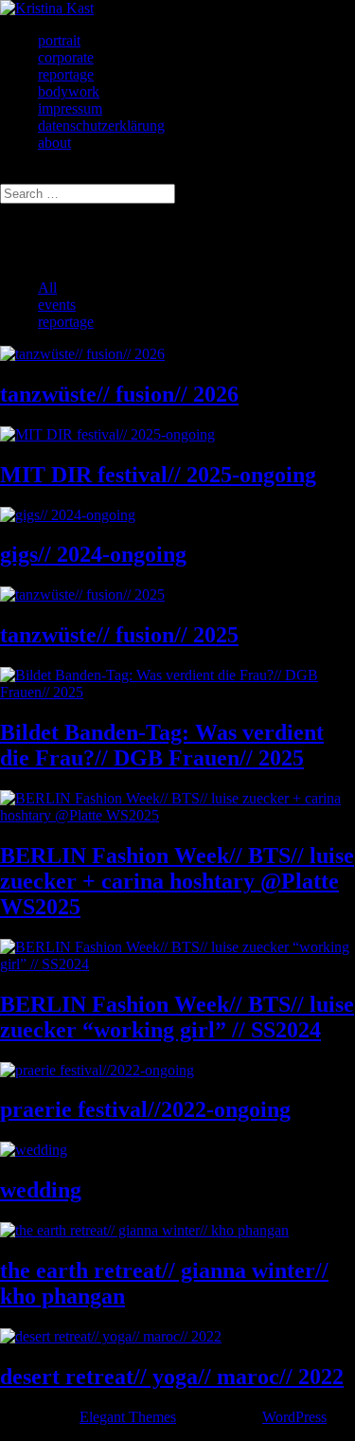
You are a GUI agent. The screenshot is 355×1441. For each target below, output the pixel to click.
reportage (66, 74)
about (54, 143)
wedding (40, 1190)
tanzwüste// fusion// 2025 (119, 634)
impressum (70, 108)
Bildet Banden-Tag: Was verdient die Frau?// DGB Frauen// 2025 (162, 745)
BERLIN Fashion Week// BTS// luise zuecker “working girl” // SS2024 (177, 1017)
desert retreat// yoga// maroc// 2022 (172, 1376)
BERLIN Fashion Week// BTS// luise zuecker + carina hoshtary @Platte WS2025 (177, 881)
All (47, 287)
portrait (59, 40)
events (57, 305)
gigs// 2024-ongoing (93, 554)
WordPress (294, 1417)
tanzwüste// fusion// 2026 (119, 394)
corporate (66, 57)
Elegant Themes (128, 1417)
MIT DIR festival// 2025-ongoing (158, 474)
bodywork (68, 91)
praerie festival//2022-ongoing (145, 1109)
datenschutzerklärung (101, 125)
